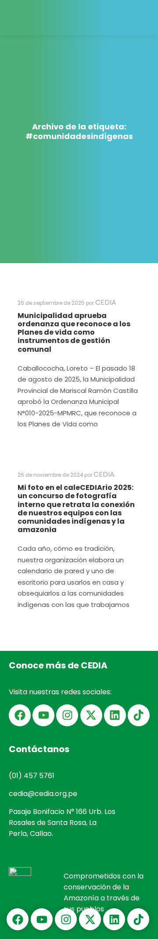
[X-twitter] (91, 715)
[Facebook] (20, 715)
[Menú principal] (143, 17)
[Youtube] (43, 715)
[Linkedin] (115, 715)
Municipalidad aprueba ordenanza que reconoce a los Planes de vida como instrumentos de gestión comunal (74, 332)
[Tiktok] (139, 715)
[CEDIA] (28, 17)
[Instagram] (67, 715)
